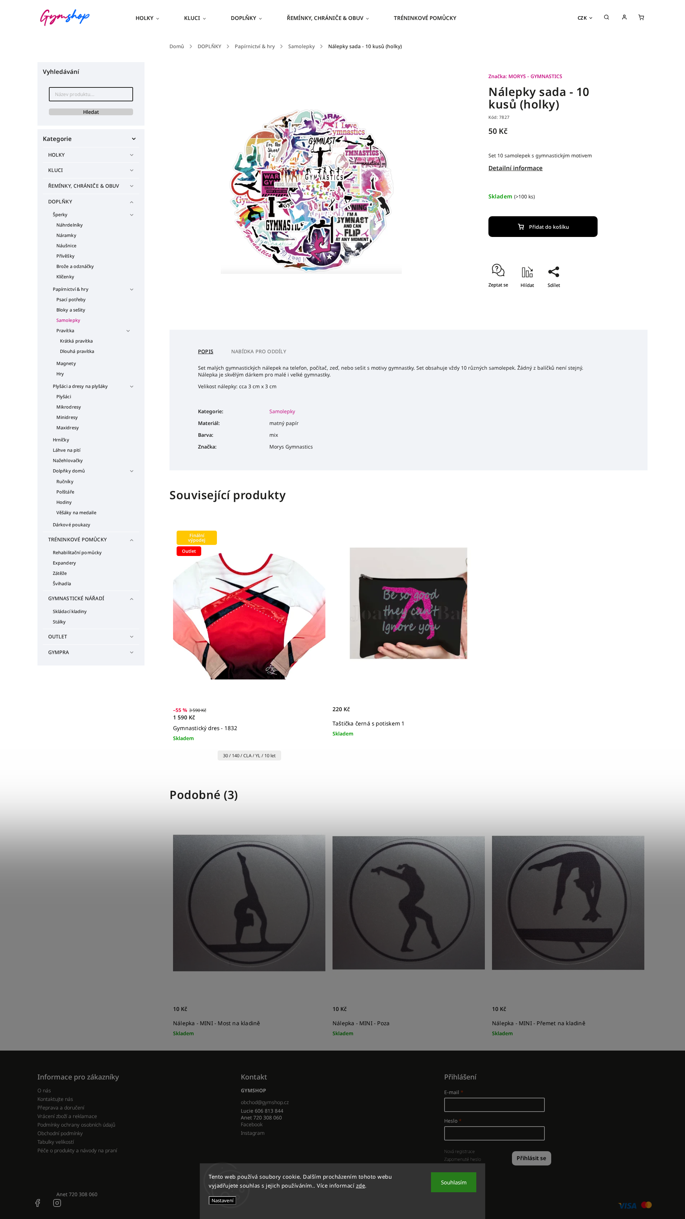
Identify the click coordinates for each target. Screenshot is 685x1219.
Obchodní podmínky (60, 1133)
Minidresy (67, 417)
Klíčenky (65, 277)
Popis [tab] (205, 351)
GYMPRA (58, 652)
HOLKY (56, 154)
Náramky (66, 235)
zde (360, 1185)
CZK (582, 18)
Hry (60, 374)
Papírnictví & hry (70, 289)
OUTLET (57, 636)
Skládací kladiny (70, 611)
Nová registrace (459, 1151)
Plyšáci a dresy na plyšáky (80, 386)
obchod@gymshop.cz (265, 1102)
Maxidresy (67, 428)
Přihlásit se (531, 1158)
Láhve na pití (66, 450)
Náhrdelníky (69, 225)
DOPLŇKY (60, 201)
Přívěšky (65, 256)
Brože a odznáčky (75, 266)
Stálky (59, 622)
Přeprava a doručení (60, 1107)
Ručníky (64, 482)
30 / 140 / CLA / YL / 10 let (249, 756)
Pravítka (65, 331)
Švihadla (62, 584)
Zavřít (596, 297)
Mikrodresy (68, 407)
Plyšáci (63, 397)
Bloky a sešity (70, 310)
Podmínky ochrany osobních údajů (76, 1124)
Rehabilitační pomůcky (77, 553)
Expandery (64, 563)
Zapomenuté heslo (462, 1159)
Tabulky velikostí (55, 1141)
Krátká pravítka (76, 341)
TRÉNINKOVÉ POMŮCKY (77, 539)
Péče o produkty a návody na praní (77, 1150)
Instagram (253, 1132)
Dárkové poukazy (72, 525)
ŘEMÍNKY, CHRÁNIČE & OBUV (83, 185)
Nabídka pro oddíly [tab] (258, 351)
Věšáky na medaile (76, 513)
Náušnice (66, 246)
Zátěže (60, 573)
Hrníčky (61, 440)
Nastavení (222, 1200)
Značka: (525, 76)
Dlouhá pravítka (77, 351)
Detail (312, 717)
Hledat (91, 111)
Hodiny (64, 502)
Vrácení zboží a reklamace (67, 1116)
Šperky (60, 215)
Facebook (252, 1124)
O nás (44, 1090)
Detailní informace (515, 168)
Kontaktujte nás (55, 1099)
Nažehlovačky (68, 460)
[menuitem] (154, 18)
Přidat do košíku (549, 226)
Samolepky (68, 320)
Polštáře (65, 492)
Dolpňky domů (69, 471)
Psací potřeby (71, 300)
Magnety (66, 363)
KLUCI (55, 170)
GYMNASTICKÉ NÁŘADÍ (76, 598)
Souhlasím (454, 1182)
